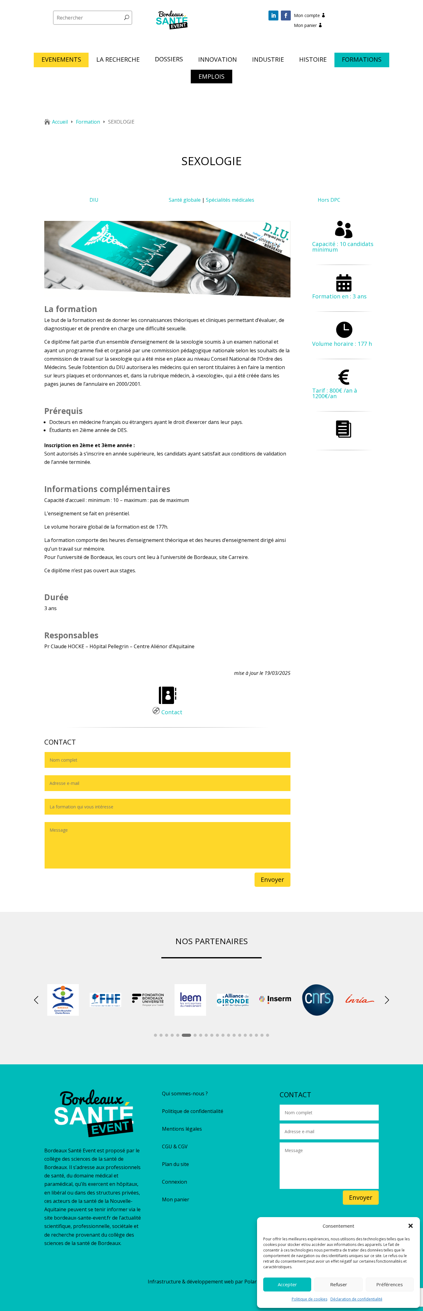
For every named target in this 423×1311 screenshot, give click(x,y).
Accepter (287, 1284)
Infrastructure (164, 1281)
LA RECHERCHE (118, 60)
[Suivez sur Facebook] (286, 15)
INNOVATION (217, 60)
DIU (93, 199)
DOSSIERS (169, 60)
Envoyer (272, 879)
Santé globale (185, 199)
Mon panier (305, 25)
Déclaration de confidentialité (356, 1299)
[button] (411, 1226)
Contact (171, 712)
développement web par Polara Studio (231, 1281)
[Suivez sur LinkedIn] (273, 15)
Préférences (389, 1284)
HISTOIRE (313, 60)
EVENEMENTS (61, 60)
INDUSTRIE (268, 60)
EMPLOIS (211, 77)
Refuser (338, 1284)
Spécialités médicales (230, 199)
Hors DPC (329, 199)
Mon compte (307, 15)
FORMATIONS (362, 60)
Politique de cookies (309, 1299)
